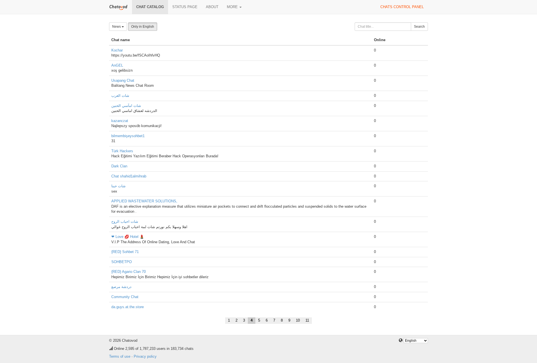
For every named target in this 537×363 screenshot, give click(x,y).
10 (298, 320)
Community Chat (124, 297)
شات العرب (120, 95)
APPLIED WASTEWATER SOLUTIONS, (144, 201)
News (117, 27)
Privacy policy (145, 356)
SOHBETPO (121, 262)
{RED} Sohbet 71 (125, 252)
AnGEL (117, 65)
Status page (184, 7)
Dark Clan (119, 166)
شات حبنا (118, 186)
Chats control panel (402, 7)
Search (419, 27)
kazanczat (119, 121)
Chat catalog (150, 7)
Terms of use (119, 356)
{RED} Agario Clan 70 (128, 272)
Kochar (117, 50)
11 (307, 320)
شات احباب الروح (124, 221)
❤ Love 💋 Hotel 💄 (127, 237)
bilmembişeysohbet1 (128, 136)
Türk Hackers (122, 151)
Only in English (142, 27)
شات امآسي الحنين (126, 106)
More (233, 7)
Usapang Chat (122, 80)
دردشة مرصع (121, 287)
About (212, 7)
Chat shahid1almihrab (128, 176)
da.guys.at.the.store (127, 307)
